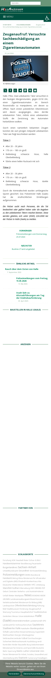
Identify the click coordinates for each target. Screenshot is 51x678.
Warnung (7, 612)
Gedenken (7, 616)
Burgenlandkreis (10, 567)
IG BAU (38, 560)
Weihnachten (8, 635)
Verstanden (14, 674)
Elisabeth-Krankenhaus (28, 581)
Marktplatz (19, 595)
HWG (42, 651)
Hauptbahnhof (27, 612)
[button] (47, 18)
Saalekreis (38, 624)
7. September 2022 (14, 272)
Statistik (23, 657)
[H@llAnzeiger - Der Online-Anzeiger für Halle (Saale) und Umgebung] (25, 11)
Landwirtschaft (36, 621)
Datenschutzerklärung (34, 674)
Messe (15, 616)
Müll (4, 609)
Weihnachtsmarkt (19, 641)
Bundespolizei (37, 628)
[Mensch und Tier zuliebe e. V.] (25, 501)
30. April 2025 (23, 301)
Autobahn (25, 628)
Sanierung (32, 658)
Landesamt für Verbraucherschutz (17, 625)
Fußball (24, 638)
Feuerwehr (36, 563)
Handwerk (7, 578)
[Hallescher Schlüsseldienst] (25, 407)
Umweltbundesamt (10, 571)
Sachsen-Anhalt (27, 567)
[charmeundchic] (25, 438)
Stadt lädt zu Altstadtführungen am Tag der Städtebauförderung (30, 295)
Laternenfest (14, 632)
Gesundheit (24, 570)
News (28, 595)
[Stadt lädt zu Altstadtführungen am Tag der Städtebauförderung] (8, 296)
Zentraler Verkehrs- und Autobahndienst (26, 591)
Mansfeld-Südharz (11, 588)
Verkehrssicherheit (10, 602)
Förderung (24, 609)
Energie (18, 635)
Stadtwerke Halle (12, 628)
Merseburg (25, 588)
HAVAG (38, 587)
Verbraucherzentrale (12, 638)
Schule (6, 631)
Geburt (5, 591)
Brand (33, 599)
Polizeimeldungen (14, 574)
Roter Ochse (29, 560)
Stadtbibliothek (40, 612)
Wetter (11, 595)
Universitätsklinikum (26, 616)
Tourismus (15, 612)
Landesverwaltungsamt (20, 599)
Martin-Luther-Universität (28, 651)
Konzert (39, 599)
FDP (43, 588)
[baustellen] (25, 338)
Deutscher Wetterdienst (13, 584)
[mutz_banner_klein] (25, 548)
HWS (32, 588)
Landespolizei (8, 605)
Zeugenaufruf (35, 609)
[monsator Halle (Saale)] (25, 375)
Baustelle (22, 644)
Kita (39, 581)
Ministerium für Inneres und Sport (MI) (19, 648)
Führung (40, 605)
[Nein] (47, 669)
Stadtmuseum (13, 609)
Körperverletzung (27, 632)
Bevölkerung (26, 563)
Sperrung (12, 651)
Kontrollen (7, 644)
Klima (20, 578)
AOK (13, 560)
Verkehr (27, 584)
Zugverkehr (40, 632)
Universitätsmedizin (21, 620)
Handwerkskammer (12, 563)
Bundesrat (35, 575)
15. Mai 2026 (22, 284)
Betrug (15, 578)
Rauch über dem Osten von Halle (21, 269)
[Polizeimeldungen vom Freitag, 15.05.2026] (8, 281)
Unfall (5, 595)
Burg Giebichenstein (35, 644)
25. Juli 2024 (9, 53)
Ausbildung (32, 641)
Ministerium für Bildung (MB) (30, 602)
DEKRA (28, 575)
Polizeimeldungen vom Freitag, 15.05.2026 (32, 279)
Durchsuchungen (35, 638)
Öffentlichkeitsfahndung (26, 605)
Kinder (15, 644)
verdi (39, 641)
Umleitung (40, 584)
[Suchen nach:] (25, 3)
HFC (33, 584)
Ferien (5, 654)
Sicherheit (7, 641)
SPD (44, 620)
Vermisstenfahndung (38, 571)
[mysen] (25, 470)
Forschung (7, 560)
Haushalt (19, 560)
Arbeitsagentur (28, 635)
